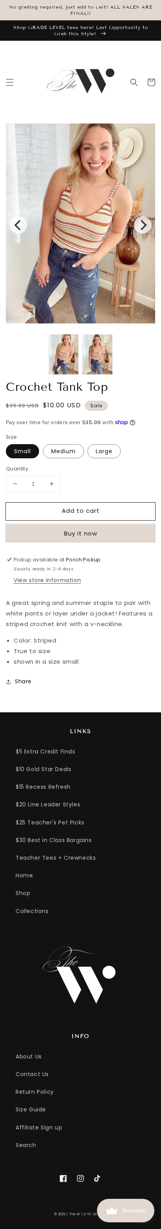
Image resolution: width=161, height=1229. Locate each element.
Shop (23, 893)
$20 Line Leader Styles (48, 804)
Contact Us (32, 1074)
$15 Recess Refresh (43, 787)
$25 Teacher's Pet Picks (50, 822)
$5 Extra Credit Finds (45, 751)
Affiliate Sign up (39, 1127)
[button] (9, 82)
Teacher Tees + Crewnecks (56, 858)
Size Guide (31, 1109)
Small (22, 451)
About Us (29, 1056)
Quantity (17, 468)
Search (26, 1145)
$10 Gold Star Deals (43, 769)
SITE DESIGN (95, 1214)
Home (24, 875)
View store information (47, 580)
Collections (32, 911)
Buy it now (80, 533)
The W (74, 1214)
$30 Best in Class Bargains (54, 840)
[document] (80, 224)
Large (104, 451)
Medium (63, 451)
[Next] (142, 225)
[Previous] (18, 225)
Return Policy (35, 1092)
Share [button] (23, 681)
